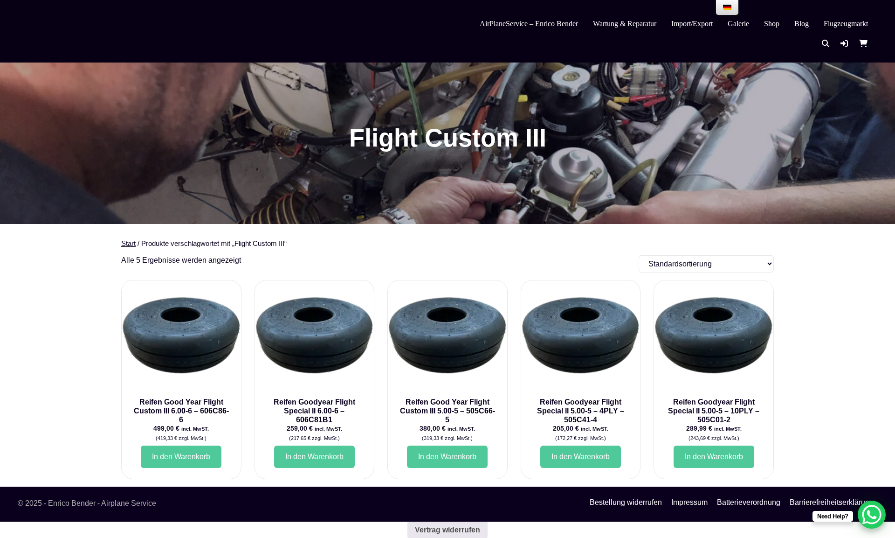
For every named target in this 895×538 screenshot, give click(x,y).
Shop (771, 24)
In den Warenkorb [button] (181, 457)
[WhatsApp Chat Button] (872, 515)
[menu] (727, 7)
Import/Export (692, 24)
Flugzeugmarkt (846, 24)
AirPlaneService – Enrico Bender (529, 24)
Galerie (738, 24)
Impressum (689, 502)
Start (128, 243)
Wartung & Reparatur (624, 24)
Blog (801, 24)
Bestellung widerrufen (626, 502)
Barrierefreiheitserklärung (832, 502)
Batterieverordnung (748, 502)
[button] (844, 44)
